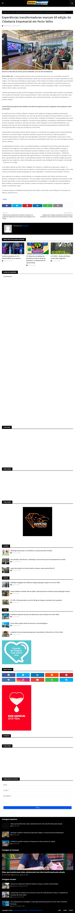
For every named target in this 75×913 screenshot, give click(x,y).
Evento (13, 12)
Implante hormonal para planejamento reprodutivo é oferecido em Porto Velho (36, 632)
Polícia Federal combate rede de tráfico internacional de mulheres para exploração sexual (40, 591)
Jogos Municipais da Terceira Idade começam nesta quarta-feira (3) (32, 568)
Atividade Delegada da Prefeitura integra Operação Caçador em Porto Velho (35, 582)
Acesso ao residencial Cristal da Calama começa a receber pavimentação (34, 884)
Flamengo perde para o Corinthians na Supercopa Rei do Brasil (31, 551)
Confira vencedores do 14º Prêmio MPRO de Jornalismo (11, 257)
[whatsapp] (52, 680)
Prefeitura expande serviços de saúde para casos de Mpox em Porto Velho (34, 614)
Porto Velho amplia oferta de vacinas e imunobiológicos (29, 623)
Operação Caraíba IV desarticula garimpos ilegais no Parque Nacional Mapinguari (37, 833)
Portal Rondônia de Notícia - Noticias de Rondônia (27, 910)
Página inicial (6, 12)
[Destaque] (37, 862)
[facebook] (8, 675)
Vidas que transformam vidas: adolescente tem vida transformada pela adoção (36, 824)
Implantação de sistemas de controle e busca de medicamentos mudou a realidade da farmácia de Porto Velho (39, 894)
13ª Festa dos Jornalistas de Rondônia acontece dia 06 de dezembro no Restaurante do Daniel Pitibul (36, 259)
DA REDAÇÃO (7, 875)
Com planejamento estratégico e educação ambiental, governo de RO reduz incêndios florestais (38, 903)
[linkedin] (37, 675)
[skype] (66, 680)
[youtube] (37, 680)
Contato (71, 910)
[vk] (8, 680)
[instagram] (23, 680)
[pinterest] (66, 675)
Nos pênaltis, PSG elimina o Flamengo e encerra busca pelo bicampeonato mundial (37, 559)
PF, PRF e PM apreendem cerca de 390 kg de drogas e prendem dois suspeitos (36, 600)
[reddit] (52, 675)
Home (59, 910)
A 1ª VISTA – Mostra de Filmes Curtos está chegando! (60, 257)
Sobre (65, 910)
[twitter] (23, 675)
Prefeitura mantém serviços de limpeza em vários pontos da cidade (32, 841)
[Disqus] (37, 349)
